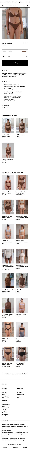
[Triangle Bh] (8, 150)
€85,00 (18, 293)
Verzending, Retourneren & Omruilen (5, 408)
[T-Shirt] (22, 280)
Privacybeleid (5, 416)
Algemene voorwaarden (5, 413)
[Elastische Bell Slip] (22, 182)
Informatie (4, 400)
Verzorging (19, 396)
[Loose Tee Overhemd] (8, 280)
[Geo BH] (22, 329)
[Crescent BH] (8, 231)
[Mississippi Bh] (8, 125)
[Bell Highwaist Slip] (8, 207)
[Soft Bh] (22, 125)
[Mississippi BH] (8, 182)
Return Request (6, 404)
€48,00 (18, 219)
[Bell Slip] (8, 329)
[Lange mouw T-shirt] (8, 305)
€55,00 (4, 138)
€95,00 (18, 268)
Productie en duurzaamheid (20, 393)
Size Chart (4, 70)
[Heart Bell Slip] (22, 207)
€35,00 (4, 341)
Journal (18, 397)
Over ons (4, 392)
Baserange (4, 388)
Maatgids (4, 411)
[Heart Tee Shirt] (22, 256)
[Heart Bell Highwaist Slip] (8, 256)
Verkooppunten (6, 396)
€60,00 (18, 138)
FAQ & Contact (5, 397)
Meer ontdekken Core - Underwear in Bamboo (14, 373)
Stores (3, 394)
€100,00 (4, 245)
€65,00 (4, 194)
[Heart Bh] (22, 231)
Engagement (20, 388)
